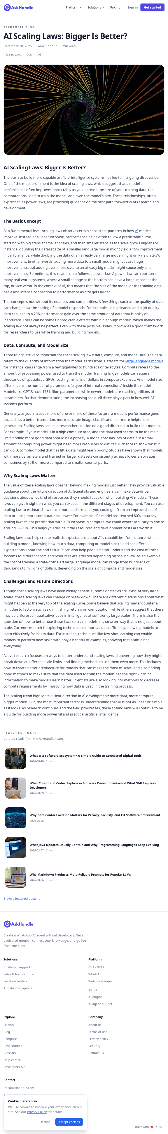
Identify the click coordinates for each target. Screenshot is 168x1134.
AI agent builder (100, 1004)
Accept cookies (69, 1122)
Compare (10, 1039)
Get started (152, 7)
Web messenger (100, 981)
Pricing (115, 7)
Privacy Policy (37, 1112)
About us (95, 1025)
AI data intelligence (18, 988)
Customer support (17, 967)
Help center (12, 1060)
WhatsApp (95, 974)
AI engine (95, 997)
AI (136, 230)
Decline (45, 1122)
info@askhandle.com (19, 1088)
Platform (72, 7)
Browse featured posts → (22, 898)
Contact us (96, 1053)
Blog (7, 1032)
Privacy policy (98, 1039)
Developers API (15, 1067)
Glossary (10, 1053)
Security (94, 1046)
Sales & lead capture (19, 974)
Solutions (94, 7)
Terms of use (97, 1032)
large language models (144, 361)
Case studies (13, 1046)
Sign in (133, 7)
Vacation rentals (15, 981)
